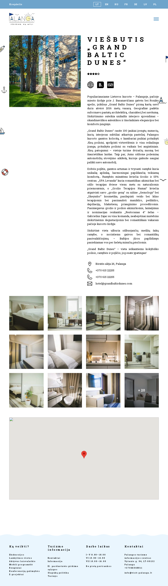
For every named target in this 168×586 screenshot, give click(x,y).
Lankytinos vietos (20, 558)
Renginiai (15, 568)
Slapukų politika (58, 573)
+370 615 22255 (104, 270)
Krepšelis (15, 4)
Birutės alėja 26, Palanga (110, 263)
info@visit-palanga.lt (138, 573)
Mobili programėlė (21, 564)
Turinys (53, 576)
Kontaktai (54, 558)
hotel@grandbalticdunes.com (113, 283)
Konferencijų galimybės (24, 571)
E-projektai (16, 574)
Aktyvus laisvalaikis (22, 561)
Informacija (55, 561)
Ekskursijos (16, 555)
